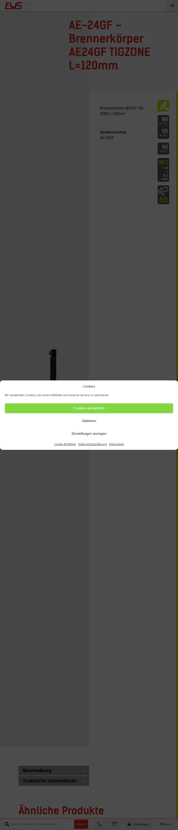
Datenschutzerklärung (92, 444)
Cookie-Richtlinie (65, 444)
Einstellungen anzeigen (89, 433)
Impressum (116, 444)
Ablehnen (89, 421)
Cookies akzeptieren (89, 408)
